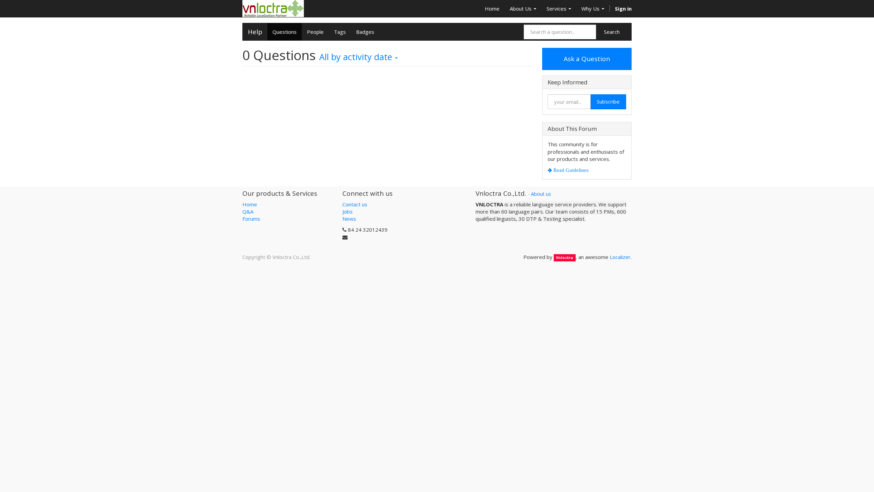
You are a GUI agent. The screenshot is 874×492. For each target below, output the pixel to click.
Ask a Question (587, 58)
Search (612, 31)
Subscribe (608, 101)
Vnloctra (564, 257)
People (315, 31)
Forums (251, 218)
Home (249, 204)
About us (541, 194)
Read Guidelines (570, 170)
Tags (340, 31)
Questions (284, 31)
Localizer (620, 257)
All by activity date (356, 57)
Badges (365, 31)
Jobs (347, 211)
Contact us (354, 204)
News (349, 218)
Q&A (247, 211)
